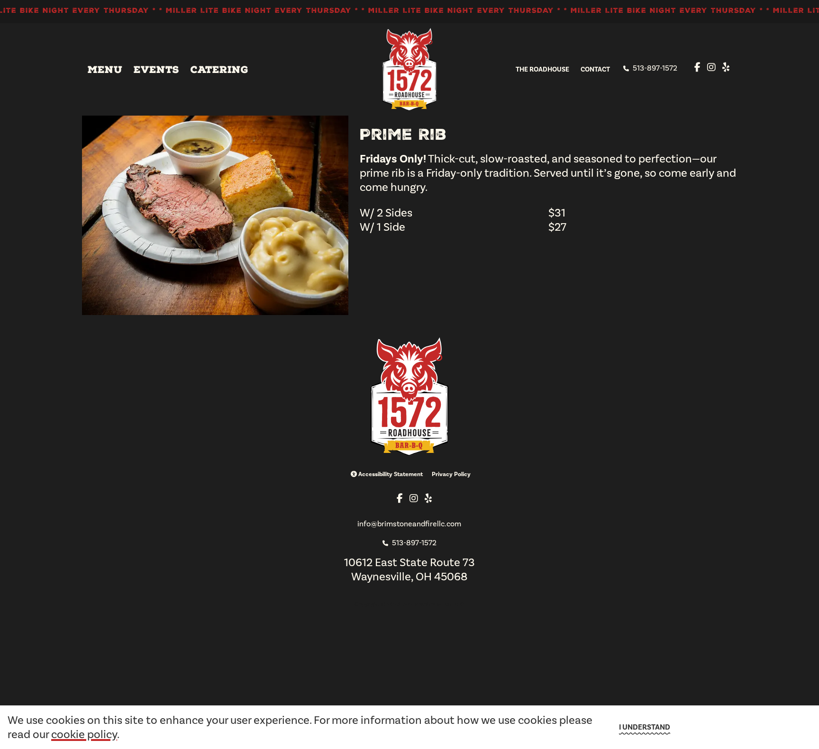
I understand (644, 727)
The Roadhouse (542, 69)
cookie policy (84, 734)
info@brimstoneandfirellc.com (409, 523)
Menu (105, 69)
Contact (595, 69)
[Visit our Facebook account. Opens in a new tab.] (697, 67)
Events (156, 69)
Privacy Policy (451, 474)
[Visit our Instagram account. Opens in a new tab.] (711, 67)
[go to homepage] (409, 69)
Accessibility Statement (390, 474)
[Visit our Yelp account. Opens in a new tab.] (725, 67)
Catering (219, 69)
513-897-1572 (654, 67)
